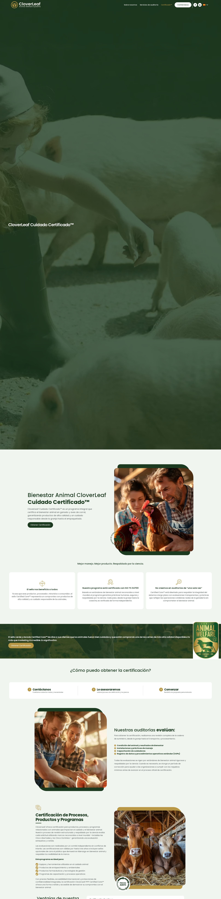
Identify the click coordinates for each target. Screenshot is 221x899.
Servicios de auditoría (149, 5)
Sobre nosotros (130, 5)
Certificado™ (166, 5)
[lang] (26, 4)
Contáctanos (183, 5)
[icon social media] (195, 5)
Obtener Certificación (40, 525)
